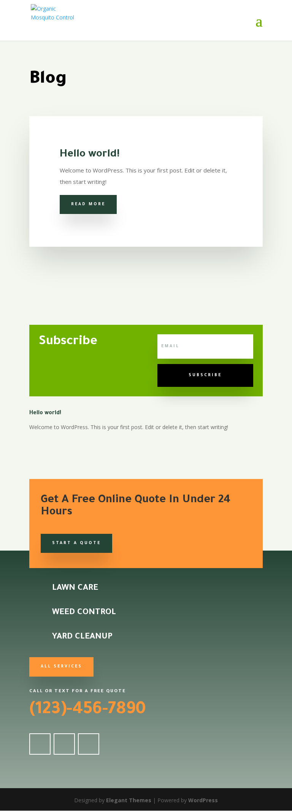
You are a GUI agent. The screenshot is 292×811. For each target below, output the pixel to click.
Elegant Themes (128, 800)
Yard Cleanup (82, 637)
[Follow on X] (64, 744)
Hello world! (90, 155)
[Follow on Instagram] (88, 744)
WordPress (203, 800)
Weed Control (84, 613)
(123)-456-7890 (87, 710)
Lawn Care (75, 588)
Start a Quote (76, 543)
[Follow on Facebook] (40, 744)
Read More (88, 204)
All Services (61, 666)
